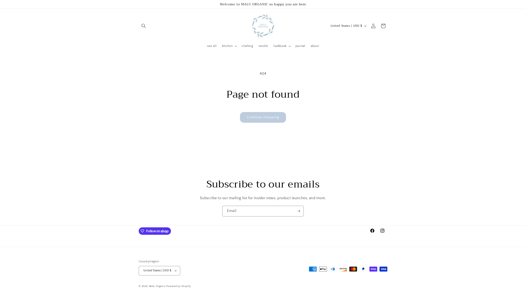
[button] (144, 26)
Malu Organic (157, 286)
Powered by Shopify (178, 286)
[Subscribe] (298, 211)
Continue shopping (263, 117)
